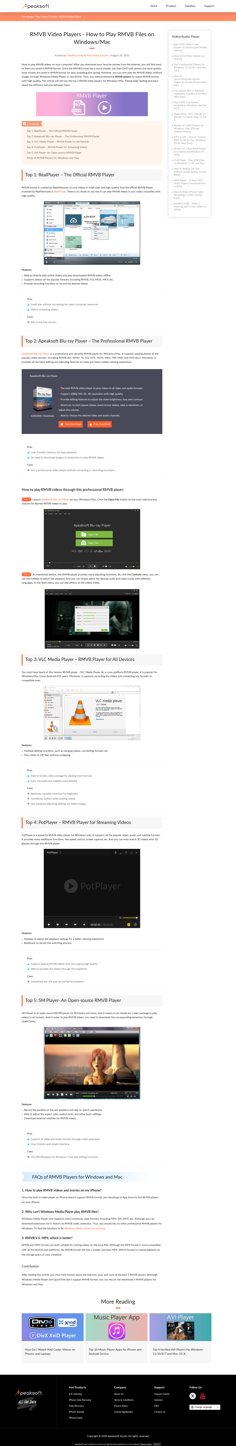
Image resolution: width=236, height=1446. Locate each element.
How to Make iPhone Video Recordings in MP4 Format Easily (188, 195)
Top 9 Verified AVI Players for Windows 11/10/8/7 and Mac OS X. (190, 67)
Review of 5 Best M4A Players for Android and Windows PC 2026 (190, 152)
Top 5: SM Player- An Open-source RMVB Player (54, 152)
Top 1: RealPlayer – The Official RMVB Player (52, 131)
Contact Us (159, 1412)
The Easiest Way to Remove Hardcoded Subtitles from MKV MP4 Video (190, 94)
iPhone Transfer (76, 1412)
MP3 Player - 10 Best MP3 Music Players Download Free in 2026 (189, 183)
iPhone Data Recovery (80, 1400)
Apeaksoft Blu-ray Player (36, 354)
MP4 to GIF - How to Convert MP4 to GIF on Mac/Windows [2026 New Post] (190, 140)
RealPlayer (60, 191)
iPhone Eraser (76, 1418)
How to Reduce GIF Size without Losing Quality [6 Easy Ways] (190, 172)
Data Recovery (76, 1406)
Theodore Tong (75, 55)
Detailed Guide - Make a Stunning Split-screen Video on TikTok (190, 206)
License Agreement (123, 1412)
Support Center (162, 1394)
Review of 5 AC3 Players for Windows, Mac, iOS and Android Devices (189, 128)
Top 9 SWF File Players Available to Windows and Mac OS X (190, 105)
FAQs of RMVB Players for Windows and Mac (53, 158)
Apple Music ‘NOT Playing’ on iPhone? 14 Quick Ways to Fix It (190, 117)
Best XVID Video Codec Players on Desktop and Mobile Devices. (190, 47)
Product (171, 6)
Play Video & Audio (46, 16)
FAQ (156, 1406)
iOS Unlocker (75, 1394)
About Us (118, 1394)
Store (153, 6)
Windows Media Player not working (84, 1228)
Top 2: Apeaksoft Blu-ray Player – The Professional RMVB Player (63, 136)
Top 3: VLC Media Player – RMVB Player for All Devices (58, 141)
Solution (190, 6)
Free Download (73, 424)
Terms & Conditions (124, 1400)
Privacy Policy (121, 1406)
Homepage (28, 16)
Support (209, 6)
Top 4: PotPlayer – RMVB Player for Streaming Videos (57, 147)
